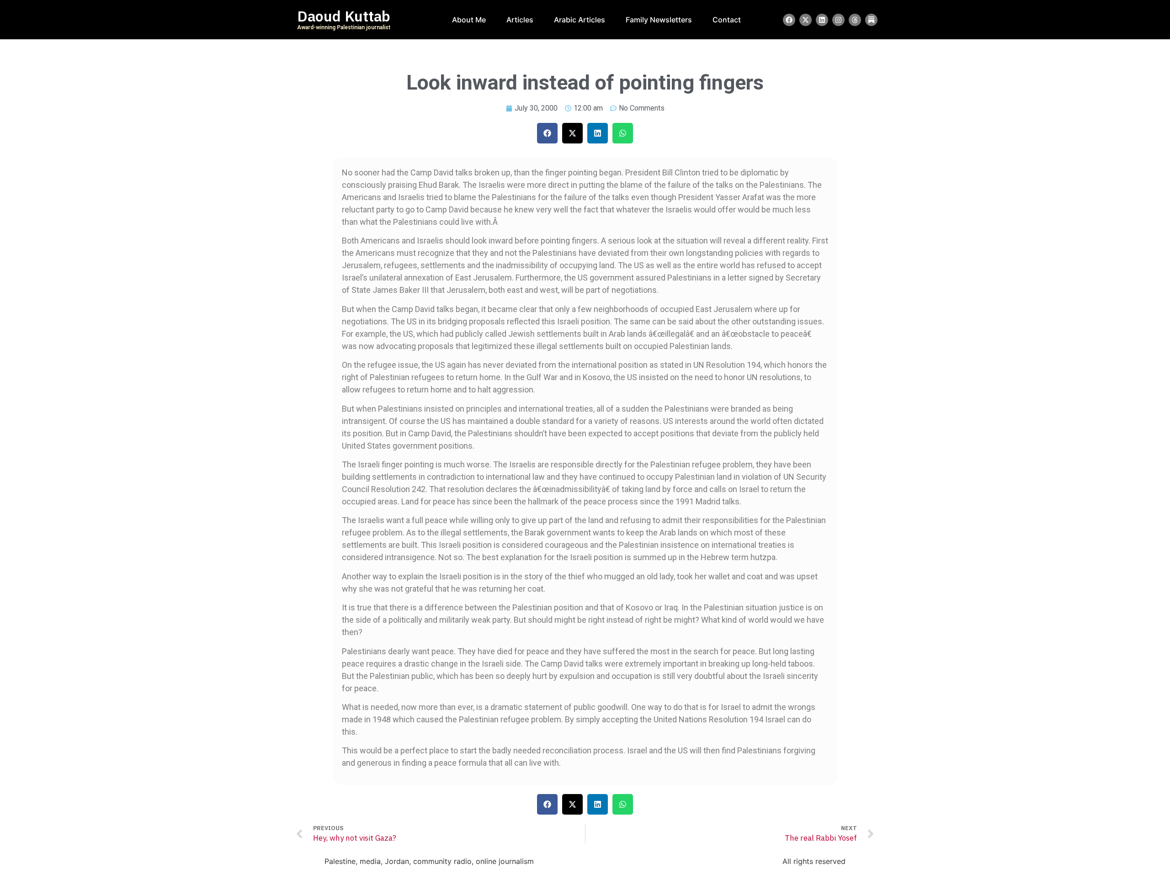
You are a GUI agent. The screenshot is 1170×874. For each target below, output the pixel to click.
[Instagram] (838, 20)
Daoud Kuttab (343, 16)
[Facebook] (789, 20)
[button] (547, 133)
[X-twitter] (805, 20)
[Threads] (855, 20)
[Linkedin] (822, 20)
